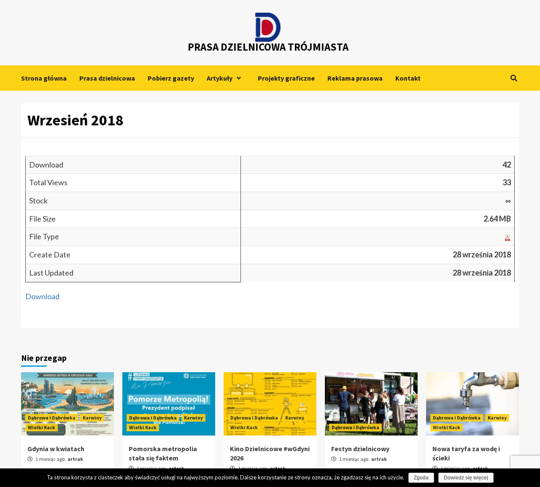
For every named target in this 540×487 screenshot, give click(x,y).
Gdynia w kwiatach (55, 448)
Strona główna (44, 78)
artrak (75, 459)
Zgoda (421, 478)
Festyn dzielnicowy (360, 448)
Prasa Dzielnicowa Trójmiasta (268, 47)
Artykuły (219, 78)
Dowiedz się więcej (466, 478)
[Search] (513, 78)
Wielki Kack (41, 427)
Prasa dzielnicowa (107, 78)
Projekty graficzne (286, 78)
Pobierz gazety (171, 78)
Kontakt (408, 78)
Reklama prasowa (355, 78)
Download (42, 296)
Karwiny (92, 417)
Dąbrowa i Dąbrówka (52, 417)
